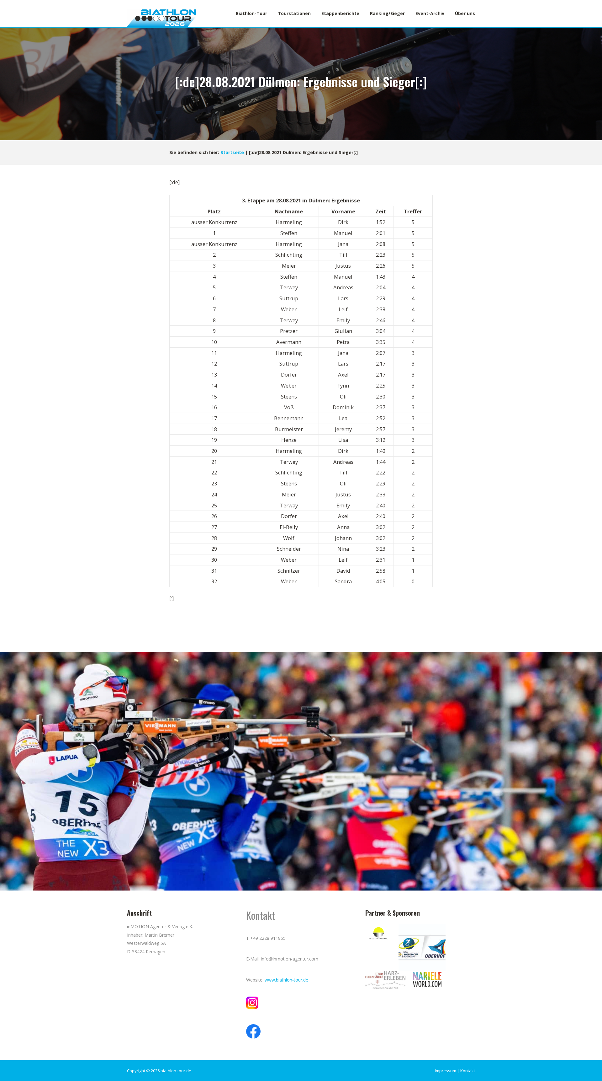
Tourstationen (294, 13)
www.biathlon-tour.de (286, 980)
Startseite (232, 152)
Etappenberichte (340, 13)
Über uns (465, 13)
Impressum (445, 1070)
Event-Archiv (429, 13)
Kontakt (467, 1070)
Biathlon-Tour (251, 13)
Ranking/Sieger (387, 13)
